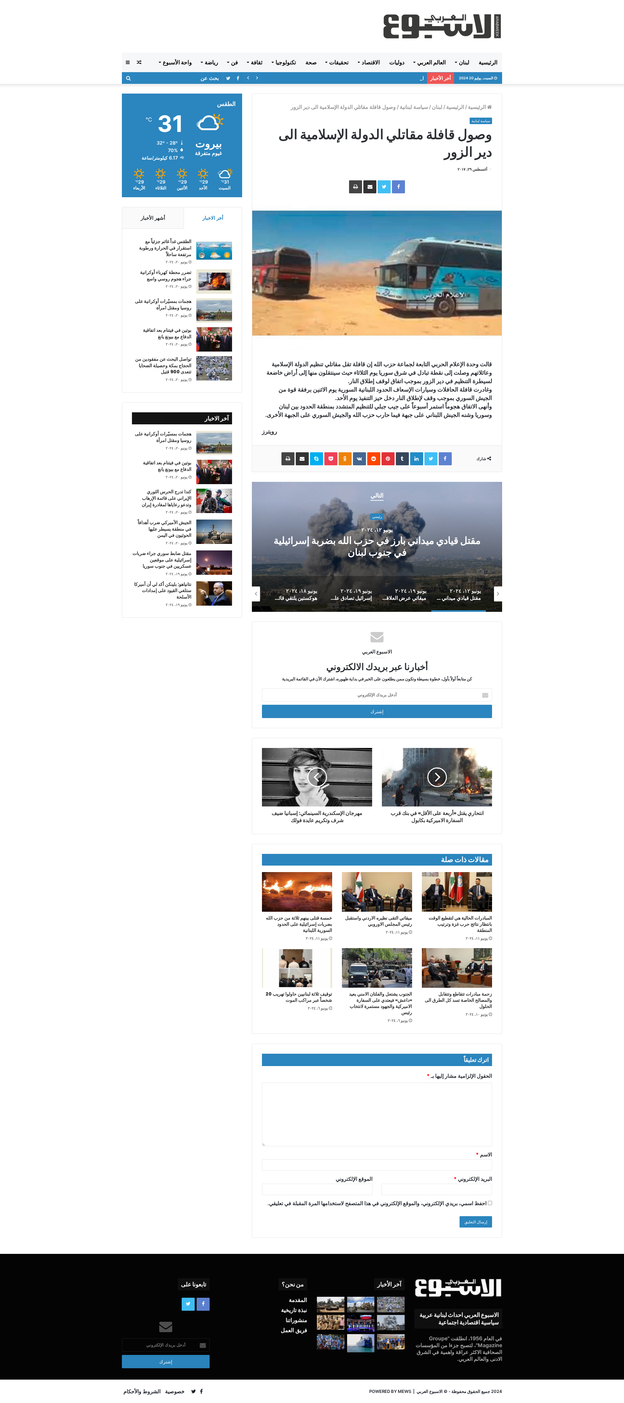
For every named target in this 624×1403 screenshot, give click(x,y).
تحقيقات (339, 62)
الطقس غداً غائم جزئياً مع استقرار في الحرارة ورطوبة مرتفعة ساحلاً (165, 247)
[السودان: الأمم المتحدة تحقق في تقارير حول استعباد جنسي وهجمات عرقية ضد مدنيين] (330, 1322)
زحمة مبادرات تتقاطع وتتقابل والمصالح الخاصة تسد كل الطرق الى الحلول (458, 1000)
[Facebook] (398, 186)
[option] (377, 547)
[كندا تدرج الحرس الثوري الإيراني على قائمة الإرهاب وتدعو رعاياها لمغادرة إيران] (214, 501)
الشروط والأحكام (142, 1391)
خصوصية (175, 1391)
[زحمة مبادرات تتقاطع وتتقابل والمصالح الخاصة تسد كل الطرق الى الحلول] (457, 968)
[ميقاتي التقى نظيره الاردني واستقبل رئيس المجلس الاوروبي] (377, 892)
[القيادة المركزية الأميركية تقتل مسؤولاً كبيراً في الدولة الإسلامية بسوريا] (361, 1304)
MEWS (404, 1391)
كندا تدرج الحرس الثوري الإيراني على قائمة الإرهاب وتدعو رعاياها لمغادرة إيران (166, 498)
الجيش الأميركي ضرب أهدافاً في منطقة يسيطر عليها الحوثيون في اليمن (352, 78)
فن (234, 62)
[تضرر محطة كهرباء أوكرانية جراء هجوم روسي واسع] (214, 281)
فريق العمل (294, 1330)
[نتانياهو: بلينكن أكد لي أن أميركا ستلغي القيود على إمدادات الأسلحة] (214, 593)
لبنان (464, 62)
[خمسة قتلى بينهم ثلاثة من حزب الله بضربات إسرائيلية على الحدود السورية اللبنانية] (297, 892)
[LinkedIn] (416, 458)
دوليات (397, 62)
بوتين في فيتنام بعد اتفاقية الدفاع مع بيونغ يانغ (167, 333)
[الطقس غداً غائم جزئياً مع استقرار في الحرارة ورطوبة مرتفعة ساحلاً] (214, 250)
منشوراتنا (296, 1320)
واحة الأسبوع (177, 62)
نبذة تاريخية (294, 1310)
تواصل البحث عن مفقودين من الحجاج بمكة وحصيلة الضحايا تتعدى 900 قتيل (163, 365)
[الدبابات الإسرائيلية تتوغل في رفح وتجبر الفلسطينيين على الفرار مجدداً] (330, 1304)
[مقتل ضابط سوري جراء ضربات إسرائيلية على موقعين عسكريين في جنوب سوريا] (214, 562)
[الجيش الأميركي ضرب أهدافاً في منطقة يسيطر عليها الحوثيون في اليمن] (214, 532)
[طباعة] (355, 186)
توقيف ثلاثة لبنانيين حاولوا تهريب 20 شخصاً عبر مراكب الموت (299, 997)
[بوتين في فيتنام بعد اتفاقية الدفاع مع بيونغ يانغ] (214, 339)
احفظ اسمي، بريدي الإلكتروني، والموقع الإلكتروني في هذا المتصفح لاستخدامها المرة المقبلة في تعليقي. (377, 1203)
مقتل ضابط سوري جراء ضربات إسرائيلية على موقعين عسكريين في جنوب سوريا (162, 559)
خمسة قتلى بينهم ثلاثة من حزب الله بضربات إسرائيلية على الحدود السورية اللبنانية (299, 924)
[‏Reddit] (373, 458)
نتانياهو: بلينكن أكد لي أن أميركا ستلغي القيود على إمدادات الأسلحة (162, 590)
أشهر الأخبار (153, 218)
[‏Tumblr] (402, 458)
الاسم (484, 1154)
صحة (311, 62)
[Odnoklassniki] (345, 458)
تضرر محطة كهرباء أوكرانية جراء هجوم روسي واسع (165, 275)
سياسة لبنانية (414, 107)
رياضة (211, 62)
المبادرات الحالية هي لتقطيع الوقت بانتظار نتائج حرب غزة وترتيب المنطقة (460, 924)
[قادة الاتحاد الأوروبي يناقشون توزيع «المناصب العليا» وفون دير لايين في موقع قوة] (391, 1342)
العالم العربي (431, 62)
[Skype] (316, 458)
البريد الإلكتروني (473, 1179)
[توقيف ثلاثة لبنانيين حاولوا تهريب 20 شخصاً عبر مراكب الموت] (297, 968)
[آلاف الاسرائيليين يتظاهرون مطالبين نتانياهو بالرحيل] (330, 1342)
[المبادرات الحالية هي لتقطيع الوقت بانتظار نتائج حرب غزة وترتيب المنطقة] (457, 891)
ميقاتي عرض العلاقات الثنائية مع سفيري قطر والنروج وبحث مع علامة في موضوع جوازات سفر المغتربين (377, 547)
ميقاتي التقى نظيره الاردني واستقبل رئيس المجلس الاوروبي (378, 921)
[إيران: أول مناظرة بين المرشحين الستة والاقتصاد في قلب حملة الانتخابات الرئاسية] (361, 1323)
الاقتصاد (371, 62)
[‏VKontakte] (359, 458)
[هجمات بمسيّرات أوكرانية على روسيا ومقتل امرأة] (214, 310)
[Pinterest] (388, 458)
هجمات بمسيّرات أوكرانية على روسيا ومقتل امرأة (163, 304)
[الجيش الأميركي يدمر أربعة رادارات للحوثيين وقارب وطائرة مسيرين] (361, 1343)
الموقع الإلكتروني (354, 1179)
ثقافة (257, 62)
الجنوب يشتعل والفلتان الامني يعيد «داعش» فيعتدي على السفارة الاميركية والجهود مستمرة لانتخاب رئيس (380, 1003)
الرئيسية (488, 62)
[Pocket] (330, 458)
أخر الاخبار (212, 218)
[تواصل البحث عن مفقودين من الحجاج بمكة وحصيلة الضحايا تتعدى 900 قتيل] (214, 368)
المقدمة (298, 1300)
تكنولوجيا (286, 62)
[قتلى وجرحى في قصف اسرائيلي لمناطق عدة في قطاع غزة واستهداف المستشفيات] (391, 1323)
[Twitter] (384, 186)
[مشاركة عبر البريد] (369, 186)
